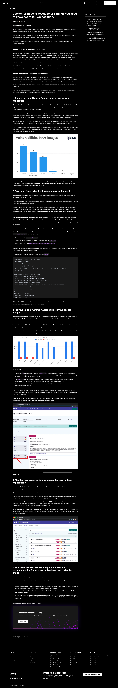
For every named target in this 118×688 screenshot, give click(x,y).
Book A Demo (73, 659)
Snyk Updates (53, 665)
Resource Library (34, 655)
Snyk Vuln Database (55, 663)
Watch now (23, 621)
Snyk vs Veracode (94, 657)
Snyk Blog (14, 8)
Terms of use (84, 684)
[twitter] (10, 678)
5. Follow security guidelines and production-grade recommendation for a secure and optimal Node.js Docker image (95, 39)
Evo (11, 657)
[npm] (19, 678)
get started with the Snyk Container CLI (23, 304)
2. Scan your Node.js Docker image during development (95, 24)
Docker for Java (22, 319)
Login (91, 3)
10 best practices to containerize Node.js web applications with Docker (35, 595)
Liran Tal (23, 21)
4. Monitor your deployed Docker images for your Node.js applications (95, 33)
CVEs (50, 501)
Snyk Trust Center (54, 667)
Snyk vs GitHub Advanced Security (99, 655)
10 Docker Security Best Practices (24, 586)
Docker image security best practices (49, 209)
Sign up (99, 3)
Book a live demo (110, 3)
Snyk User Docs (54, 659)
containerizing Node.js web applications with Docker (56, 57)
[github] (17, 678)
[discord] (21, 678)
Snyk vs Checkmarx (95, 659)
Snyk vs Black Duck (95, 661)
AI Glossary (33, 661)
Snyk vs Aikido (94, 665)
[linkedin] (15, 678)
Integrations (13, 659)
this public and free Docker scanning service (41, 400)
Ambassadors (73, 665)
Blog (31, 657)
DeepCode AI (13, 661)
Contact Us (73, 657)
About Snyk (73, 655)
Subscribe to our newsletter (92, 674)
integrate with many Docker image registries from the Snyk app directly (36, 509)
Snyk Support (53, 661)
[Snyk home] (5, 3)
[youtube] (13, 678)
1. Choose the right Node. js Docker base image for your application (94, 20)
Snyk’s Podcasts (34, 659)
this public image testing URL (45, 398)
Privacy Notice (76, 684)
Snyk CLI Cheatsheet (23, 302)
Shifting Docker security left (34, 129)
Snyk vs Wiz (93, 663)
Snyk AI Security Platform (16, 655)
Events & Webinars (74, 663)
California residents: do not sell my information (98, 684)
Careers (72, 661)
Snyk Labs (52, 655)
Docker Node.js (43, 35)
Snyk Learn (53, 657)
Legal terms (68, 684)
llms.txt (32, 663)
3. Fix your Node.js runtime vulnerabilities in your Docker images (95, 29)
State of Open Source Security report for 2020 (48, 183)
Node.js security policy (52, 325)
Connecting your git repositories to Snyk (24, 217)
